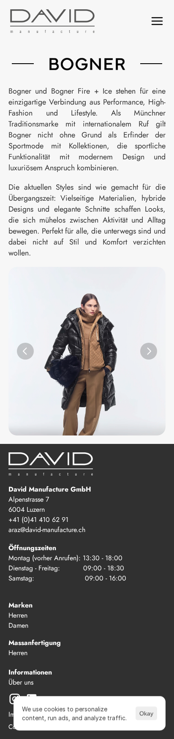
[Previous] (25, 351)
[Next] (148, 351)
